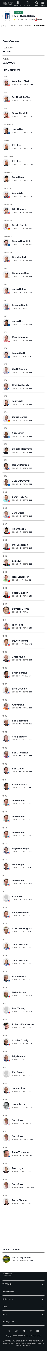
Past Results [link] (24, 25)
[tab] (12, 26)
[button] (23, 20)
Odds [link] (12, 25)
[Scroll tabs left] (3, 26)
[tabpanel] (23, 646)
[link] (8, 3)
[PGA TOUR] (8, 1274)
